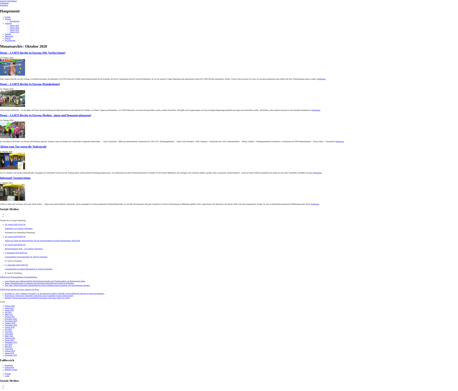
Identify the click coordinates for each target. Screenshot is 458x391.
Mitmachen (9, 36)
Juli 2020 (8, 329)
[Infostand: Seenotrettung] (12, 200)
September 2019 (11, 342)
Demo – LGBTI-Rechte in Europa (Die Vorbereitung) (32, 52)
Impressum (9, 365)
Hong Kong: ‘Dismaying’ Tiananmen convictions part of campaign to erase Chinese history (39, 296)
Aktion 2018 (14, 32)
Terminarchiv (15, 21)
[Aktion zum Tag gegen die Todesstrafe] (12, 169)
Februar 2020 (10, 338)
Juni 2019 (8, 344)
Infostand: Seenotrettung (15, 177)
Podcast (8, 38)
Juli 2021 (8, 312)
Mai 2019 (8, 347)
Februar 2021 (10, 317)
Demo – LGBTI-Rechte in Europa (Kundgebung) (30, 84)
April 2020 (9, 334)
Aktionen (8, 23)
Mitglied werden (11, 370)
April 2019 (9, 349)
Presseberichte (10, 41)
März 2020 (9, 336)
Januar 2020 (9, 340)
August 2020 (10, 327)
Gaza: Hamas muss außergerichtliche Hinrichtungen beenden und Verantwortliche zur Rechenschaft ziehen (45, 281)
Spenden (8, 34)
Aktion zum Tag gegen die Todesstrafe (23, 146)
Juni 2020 (8, 332)
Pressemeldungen (30, 277)
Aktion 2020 (14, 28)
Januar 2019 (9, 353)
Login (7, 376)
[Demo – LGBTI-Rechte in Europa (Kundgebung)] (12, 106)
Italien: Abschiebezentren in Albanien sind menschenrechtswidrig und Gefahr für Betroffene (39, 283)
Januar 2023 (9, 308)
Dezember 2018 (11, 355)
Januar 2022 (9, 310)
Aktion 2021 (14, 26)
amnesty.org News (32, 289)
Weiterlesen (321, 79)
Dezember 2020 (11, 319)
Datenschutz (9, 367)
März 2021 (9, 314)
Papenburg (4, 5)
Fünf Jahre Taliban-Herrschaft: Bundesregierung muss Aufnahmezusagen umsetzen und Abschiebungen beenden (47, 285)
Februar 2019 (10, 351)
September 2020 (11, 325)
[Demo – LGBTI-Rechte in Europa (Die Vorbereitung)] (12, 75)
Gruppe (7, 17)
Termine (8, 19)
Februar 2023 (10, 306)
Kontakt (8, 374)
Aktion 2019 (14, 30)
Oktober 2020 (10, 323)
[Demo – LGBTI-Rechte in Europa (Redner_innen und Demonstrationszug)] (12, 137)
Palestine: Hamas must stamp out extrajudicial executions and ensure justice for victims (37, 298)
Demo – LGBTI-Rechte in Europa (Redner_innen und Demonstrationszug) (45, 115)
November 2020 (11, 321)
